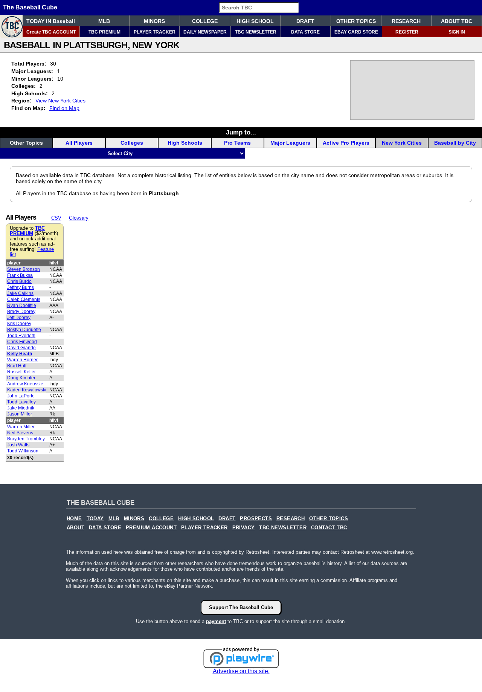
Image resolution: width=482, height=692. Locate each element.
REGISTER (406, 32)
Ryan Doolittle (21, 305)
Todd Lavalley (21, 402)
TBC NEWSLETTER (255, 32)
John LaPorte (21, 396)
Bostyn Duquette (24, 329)
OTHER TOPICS (356, 21)
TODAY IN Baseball (50, 21)
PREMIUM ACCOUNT (151, 527)
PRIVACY (243, 527)
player (14, 263)
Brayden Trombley (26, 438)
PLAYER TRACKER (154, 32)
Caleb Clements (23, 299)
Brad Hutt (16, 365)
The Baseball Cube (30, 7)
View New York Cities (60, 101)
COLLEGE (205, 21)
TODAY (95, 518)
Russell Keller (21, 371)
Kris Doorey (19, 323)
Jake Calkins (20, 293)
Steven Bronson (23, 269)
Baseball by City (455, 143)
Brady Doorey (21, 311)
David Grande (21, 347)
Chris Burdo (19, 281)
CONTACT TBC (329, 527)
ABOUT (75, 527)
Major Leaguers (290, 143)
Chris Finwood (22, 341)
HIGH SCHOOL (255, 21)
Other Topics (26, 143)
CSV (56, 218)
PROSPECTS (256, 518)
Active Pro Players (346, 143)
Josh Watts (18, 445)
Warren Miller (21, 426)
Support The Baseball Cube (241, 607)
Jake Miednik (20, 408)
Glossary (78, 218)
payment (216, 621)
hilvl (53, 263)
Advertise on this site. (241, 671)
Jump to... (241, 132)
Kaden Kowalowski (26, 390)
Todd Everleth (21, 335)
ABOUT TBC (456, 21)
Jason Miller (19, 414)
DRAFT (305, 21)
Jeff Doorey (19, 317)
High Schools (185, 143)
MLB (104, 21)
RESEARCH (406, 21)
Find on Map (64, 108)
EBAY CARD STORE (356, 32)
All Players (79, 143)
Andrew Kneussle (25, 383)
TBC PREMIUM (104, 32)
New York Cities (402, 143)
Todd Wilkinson (22, 451)
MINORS (154, 21)
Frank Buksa (20, 275)
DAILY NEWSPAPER (205, 32)
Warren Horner (22, 359)
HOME (74, 518)
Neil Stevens (20, 432)
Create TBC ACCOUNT (51, 32)
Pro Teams (237, 143)
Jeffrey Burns (20, 287)
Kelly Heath (19, 353)
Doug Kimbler (21, 377)
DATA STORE (305, 32)
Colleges (131, 143)
